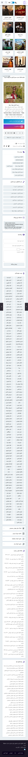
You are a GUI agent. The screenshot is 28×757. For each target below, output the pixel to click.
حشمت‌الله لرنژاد (19, 344)
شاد (17, 146)
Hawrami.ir (19, 115)
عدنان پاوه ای (8, 421)
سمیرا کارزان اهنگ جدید (17, 169)
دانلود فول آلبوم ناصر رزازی (17, 598)
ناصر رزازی (9, 496)
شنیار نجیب (19, 405)
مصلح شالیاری (19, 488)
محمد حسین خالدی (9, 474)
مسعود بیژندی (19, 485)
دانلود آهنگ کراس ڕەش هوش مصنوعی (14, 698)
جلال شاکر (9, 323)
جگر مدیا (19, 323)
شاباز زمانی (9, 397)
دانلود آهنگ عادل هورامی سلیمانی (16, 705)
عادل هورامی (8, 416)
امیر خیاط (19, 301)
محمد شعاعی (19, 477)
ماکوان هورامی (19, 472)
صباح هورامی (19, 410)
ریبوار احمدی (8, 368)
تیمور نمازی (8, 320)
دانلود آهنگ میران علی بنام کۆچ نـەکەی (14, 600)
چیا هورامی (19, 333)
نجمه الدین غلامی (19, 501)
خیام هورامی (8, 355)
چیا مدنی (8, 331)
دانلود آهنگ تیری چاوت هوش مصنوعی (14, 726)
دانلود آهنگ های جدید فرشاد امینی (15, 654)
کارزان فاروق (8, 450)
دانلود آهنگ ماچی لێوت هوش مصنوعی (14, 695)
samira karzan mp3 (18, 163)
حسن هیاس (8, 336)
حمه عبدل (9, 347)
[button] (14, 106)
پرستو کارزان (19, 317)
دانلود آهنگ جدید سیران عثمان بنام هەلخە (14, 637)
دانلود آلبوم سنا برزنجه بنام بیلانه (16, 563)
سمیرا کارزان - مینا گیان (18, 200)
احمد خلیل (9, 291)
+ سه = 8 (22, 249)
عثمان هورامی (19, 421)
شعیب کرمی (8, 405)
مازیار (9, 469)
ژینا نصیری (9, 381)
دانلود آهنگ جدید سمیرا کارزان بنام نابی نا (14, 604)
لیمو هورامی (8, 466)
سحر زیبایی (8, 384)
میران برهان (19, 493)
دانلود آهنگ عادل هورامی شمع (16, 712)
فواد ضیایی (8, 445)
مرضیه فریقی (19, 482)
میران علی (9, 493)
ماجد (9, 472)
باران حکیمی (8, 307)
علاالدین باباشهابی (8, 426)
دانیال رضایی (19, 363)
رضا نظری (19, 373)
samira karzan (19, 160)
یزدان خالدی (19, 522)
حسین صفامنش (19, 341)
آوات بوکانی (8, 285)
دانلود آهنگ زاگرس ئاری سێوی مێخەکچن (14, 624)
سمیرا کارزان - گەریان (18, 204)
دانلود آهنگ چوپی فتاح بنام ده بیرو (15, 572)
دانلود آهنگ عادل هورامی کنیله (16, 723)
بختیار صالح (19, 312)
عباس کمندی (19, 418)
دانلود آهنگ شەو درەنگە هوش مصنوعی (14, 728)
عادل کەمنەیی (9, 413)
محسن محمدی (19, 474)
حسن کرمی (19, 336)
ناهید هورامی (8, 498)
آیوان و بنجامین (9, 288)
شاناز (19, 403)
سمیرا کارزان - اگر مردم (18, 207)
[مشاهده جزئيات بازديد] (25, 750)
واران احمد (19, 520)
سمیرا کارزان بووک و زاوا (18, 172)
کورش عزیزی (19, 464)
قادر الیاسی (8, 448)
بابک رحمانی (19, 307)
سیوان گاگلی (19, 397)
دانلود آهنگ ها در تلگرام (14, 121)
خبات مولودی (8, 352)
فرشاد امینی (8, 437)
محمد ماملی (8, 477)
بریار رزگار (19, 315)
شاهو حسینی (8, 403)
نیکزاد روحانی (8, 506)
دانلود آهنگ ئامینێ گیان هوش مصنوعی (14, 733)
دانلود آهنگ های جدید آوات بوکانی (15, 633)
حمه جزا (19, 347)
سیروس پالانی (9, 395)
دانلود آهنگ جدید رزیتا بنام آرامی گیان (15, 613)
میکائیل (19, 496)
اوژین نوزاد (19, 304)
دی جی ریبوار (8, 363)
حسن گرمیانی (8, 339)
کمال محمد (8, 461)
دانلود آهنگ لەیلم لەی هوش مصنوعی (15, 688)
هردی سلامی (19, 512)
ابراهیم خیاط (19, 291)
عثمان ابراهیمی (9, 418)
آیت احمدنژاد (19, 288)
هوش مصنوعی (19, 517)
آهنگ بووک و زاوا (19, 166)
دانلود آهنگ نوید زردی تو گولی (16, 703)
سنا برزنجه (9, 387)
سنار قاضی (19, 389)
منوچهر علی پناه (9, 490)
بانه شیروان (8, 309)
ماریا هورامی (19, 469)
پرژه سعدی (9, 317)
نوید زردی (19, 506)
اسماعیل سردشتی (19, 296)
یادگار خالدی (8, 520)
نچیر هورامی (8, 501)
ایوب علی (9, 304)
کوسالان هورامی (8, 464)
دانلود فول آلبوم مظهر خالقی (17, 622)
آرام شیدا (9, 277)
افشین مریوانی (19, 299)
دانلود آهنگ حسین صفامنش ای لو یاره (15, 668)
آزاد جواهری (19, 283)
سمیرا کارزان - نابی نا (18, 187)
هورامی (10, 753)
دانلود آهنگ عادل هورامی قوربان (16, 714)
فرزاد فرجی (9, 434)
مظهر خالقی (8, 488)
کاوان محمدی (19, 456)
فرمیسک (19, 442)
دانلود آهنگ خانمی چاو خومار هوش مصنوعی (13, 693)
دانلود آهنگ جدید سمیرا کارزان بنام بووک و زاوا (14, 77)
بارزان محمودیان (19, 309)
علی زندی (19, 429)
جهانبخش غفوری (8, 328)
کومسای (19, 466)
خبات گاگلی (19, 352)
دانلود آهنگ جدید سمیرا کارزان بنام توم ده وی (13, 593)
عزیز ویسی (19, 426)
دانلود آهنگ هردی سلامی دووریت (16, 710)
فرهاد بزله (9, 442)
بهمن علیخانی (9, 315)
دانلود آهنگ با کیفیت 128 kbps (14, 137)
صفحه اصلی (20, 753)
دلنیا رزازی (9, 360)
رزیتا (19, 368)
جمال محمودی (19, 325)
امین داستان (8, 301)
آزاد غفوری (9, 283)
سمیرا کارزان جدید (19, 175)
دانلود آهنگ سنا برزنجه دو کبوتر (16, 628)
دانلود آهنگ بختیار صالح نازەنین (16, 684)
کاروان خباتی (19, 453)
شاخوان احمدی (19, 400)
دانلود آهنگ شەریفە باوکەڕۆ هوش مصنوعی (14, 686)
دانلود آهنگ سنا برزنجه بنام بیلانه (16, 617)
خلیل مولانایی (19, 355)
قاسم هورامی (19, 450)
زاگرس (19, 376)
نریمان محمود (19, 504)
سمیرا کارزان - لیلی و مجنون (17, 197)
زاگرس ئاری (8, 376)
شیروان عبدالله (9, 408)
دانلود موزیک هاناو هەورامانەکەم (16, 691)
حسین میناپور (9, 341)
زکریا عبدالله (8, 379)
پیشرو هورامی (19, 320)
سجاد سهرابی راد (19, 384)
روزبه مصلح (8, 373)
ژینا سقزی (19, 381)
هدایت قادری (8, 509)
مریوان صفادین (9, 482)
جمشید (19, 328)
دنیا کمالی (9, 371)
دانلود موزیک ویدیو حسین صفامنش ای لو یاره (13, 666)
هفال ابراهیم (19, 514)
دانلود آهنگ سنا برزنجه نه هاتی (16, 641)
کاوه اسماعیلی (9, 456)
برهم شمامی (8, 312)
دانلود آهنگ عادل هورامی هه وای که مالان (14, 707)
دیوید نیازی (8, 365)
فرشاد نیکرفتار (19, 440)
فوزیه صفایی (19, 448)
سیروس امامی (9, 392)
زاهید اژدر (19, 379)
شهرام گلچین (19, 408)
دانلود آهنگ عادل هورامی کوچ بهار (16, 721)
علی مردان (19, 432)
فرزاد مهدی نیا (19, 437)
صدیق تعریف (8, 410)
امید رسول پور (9, 299)
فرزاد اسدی (19, 434)
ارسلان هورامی (9, 293)
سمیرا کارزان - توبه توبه (18, 190)
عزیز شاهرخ (8, 424)
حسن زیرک (8, 333)
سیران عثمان (8, 389)
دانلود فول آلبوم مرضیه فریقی (17, 555)
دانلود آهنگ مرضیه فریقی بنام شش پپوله (14, 568)
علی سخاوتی (8, 429)
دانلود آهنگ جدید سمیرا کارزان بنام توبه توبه (13, 646)
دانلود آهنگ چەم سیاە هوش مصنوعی (15, 609)
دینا (19, 371)
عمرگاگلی (8, 432)
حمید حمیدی (19, 349)
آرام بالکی (19, 277)
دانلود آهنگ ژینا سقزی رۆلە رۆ (16, 581)
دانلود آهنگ (19, 117)
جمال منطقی (8, 325)
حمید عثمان (8, 349)
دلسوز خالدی (8, 357)
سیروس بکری (19, 395)
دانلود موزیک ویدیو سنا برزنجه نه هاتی (15, 679)
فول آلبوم (6, 753)
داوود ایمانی (19, 357)
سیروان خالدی (19, 392)
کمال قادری (19, 458)
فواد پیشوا (19, 445)
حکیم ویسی (8, 344)
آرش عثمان (19, 280)
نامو (19, 498)
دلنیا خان (19, 360)
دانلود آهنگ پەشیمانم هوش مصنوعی (15, 730)
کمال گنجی (19, 461)
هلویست (8, 514)
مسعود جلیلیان (9, 485)
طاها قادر (19, 413)
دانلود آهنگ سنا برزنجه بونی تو (16, 559)
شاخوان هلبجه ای (8, 400)
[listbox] (14, 106)
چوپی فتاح (19, 331)
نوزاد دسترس (8, 504)
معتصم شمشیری (19, 490)
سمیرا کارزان (19, 387)
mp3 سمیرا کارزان (19, 157)
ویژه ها (14, 146)
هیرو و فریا (8, 517)
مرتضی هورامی (9, 480)
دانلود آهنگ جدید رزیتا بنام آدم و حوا (15, 576)
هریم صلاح (8, 512)
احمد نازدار (19, 293)
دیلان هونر (19, 365)
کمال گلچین (8, 458)
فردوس (8, 440)
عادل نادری (19, 416)
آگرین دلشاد (19, 285)
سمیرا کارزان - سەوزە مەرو (17, 193)
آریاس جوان (8, 280)
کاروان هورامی (9, 453)
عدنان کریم (19, 424)
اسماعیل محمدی (8, 296)
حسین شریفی (19, 339)
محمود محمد (19, 480)
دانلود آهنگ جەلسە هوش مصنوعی (15, 735)
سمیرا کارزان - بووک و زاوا (17, 211)
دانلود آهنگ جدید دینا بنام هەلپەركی (15, 589)
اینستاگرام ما (17, 126)
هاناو (19, 509)
